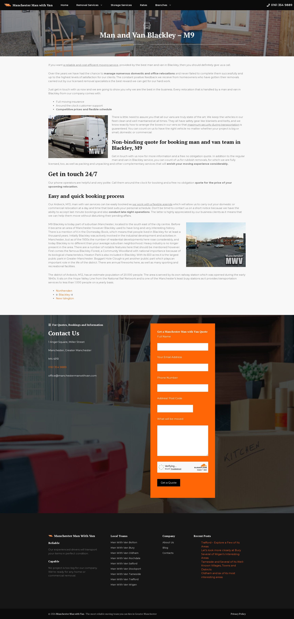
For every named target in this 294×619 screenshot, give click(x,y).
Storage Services (121, 5)
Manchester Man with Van (33, 5)
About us (168, 542)
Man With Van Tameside (126, 574)
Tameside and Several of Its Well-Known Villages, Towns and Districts (222, 565)
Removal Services (87, 5)
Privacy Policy (238, 613)
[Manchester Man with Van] (7, 5)
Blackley (64, 294)
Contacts (168, 553)
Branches (161, 5)
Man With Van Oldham (124, 553)
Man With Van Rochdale (125, 558)
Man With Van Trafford (124, 579)
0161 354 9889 (57, 367)
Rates (143, 5)
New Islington (65, 298)
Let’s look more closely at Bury (221, 550)
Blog (165, 547)
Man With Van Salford (124, 563)
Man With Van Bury (123, 547)
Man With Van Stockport (126, 568)
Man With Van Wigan (124, 584)
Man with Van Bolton (124, 542)
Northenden (64, 290)
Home (64, 5)
